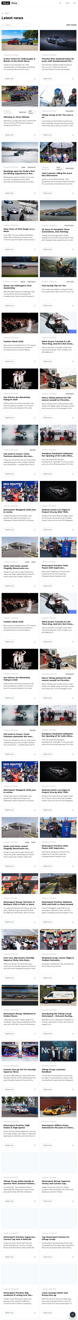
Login (67, 3)
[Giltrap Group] (10, 3)
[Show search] (60, 3)
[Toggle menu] (74, 3)
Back (7, 13)
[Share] (34, 78)
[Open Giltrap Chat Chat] (73, 1315)
